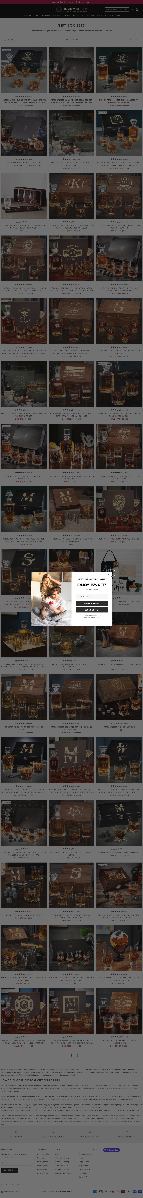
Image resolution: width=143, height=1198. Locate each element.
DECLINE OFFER (92, 609)
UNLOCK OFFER (92, 603)
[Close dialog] (111, 573)
